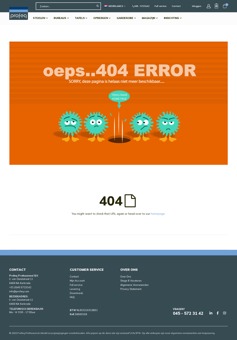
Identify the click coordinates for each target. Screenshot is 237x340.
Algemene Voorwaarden (134, 284)
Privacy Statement (130, 288)
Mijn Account (77, 280)
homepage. (158, 213)
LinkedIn (211, 313)
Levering (75, 288)
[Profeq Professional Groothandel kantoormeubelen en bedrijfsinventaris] (18, 13)
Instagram (224, 313)
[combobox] (68, 6)
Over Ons (125, 276)
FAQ (72, 297)
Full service (160, 6)
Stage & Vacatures (131, 280)
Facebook (218, 313)
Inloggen (196, 6)
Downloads (76, 293)
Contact (176, 6)
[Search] (99, 6)
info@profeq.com (19, 291)
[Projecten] (216, 6)
